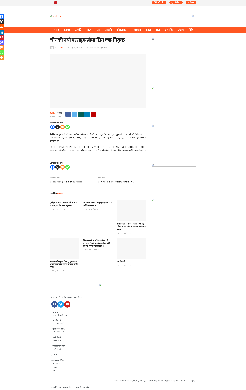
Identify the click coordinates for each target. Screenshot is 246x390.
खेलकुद (181, 30)
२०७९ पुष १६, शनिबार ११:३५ (76, 47)
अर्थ (98, 30)
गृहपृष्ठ (56, 30)
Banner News (92, 47)
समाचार (67, 30)
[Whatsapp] (67, 127)
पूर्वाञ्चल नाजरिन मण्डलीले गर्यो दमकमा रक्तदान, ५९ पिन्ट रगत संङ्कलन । (63, 204)
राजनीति (78, 30)
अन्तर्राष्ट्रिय (169, 30)
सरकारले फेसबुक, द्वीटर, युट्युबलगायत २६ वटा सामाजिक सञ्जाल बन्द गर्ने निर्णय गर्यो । (64, 264)
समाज (148, 30)
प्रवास (158, 30)
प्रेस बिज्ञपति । (121, 261)
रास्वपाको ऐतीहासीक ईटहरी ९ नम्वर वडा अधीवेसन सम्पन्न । (97, 204)
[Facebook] (52, 127)
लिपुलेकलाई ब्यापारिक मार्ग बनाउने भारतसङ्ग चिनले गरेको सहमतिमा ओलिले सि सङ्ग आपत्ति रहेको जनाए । (97, 243)
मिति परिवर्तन (159, 2)
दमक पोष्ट (60, 47)
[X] (57, 127)
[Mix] (62, 127)
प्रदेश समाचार (122, 30)
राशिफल (191, 2)
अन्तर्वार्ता (108, 30)
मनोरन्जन (136, 30)
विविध (191, 30)
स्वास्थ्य (89, 30)
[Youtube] (67, 304)
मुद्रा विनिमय (176, 2)
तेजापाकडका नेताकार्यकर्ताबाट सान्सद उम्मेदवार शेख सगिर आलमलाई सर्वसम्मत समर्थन (131, 226)
